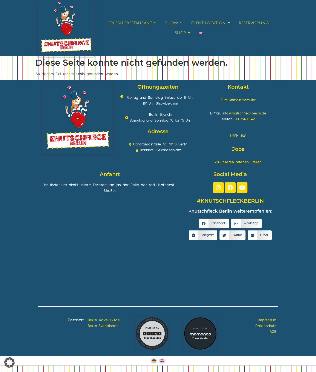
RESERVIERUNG (254, 23)
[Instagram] (218, 187)
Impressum (267, 320)
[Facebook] (230, 187)
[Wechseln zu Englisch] (201, 33)
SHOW (171, 23)
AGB (273, 332)
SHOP (180, 33)
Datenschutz (265, 326)
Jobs (238, 149)
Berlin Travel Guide (104, 320)
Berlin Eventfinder (103, 326)
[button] (214, 223)
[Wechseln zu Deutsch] (154, 361)
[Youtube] (242, 187)
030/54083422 (245, 119)
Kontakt (238, 87)
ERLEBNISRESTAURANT (130, 23)
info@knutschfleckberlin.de (244, 113)
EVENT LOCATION (208, 23)
